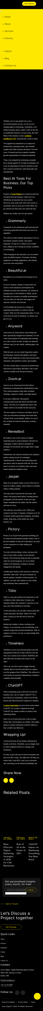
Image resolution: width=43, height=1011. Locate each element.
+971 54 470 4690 (6, 985)
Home (8, 17)
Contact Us (10, 65)
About (8, 24)
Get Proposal (29, 4)
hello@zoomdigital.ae (8, 980)
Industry (9, 38)
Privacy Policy (23, 1002)
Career (33, 1002)
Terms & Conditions (8, 1002)
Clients (8, 51)
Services (9, 31)
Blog (7, 58)
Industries (4, 948)
